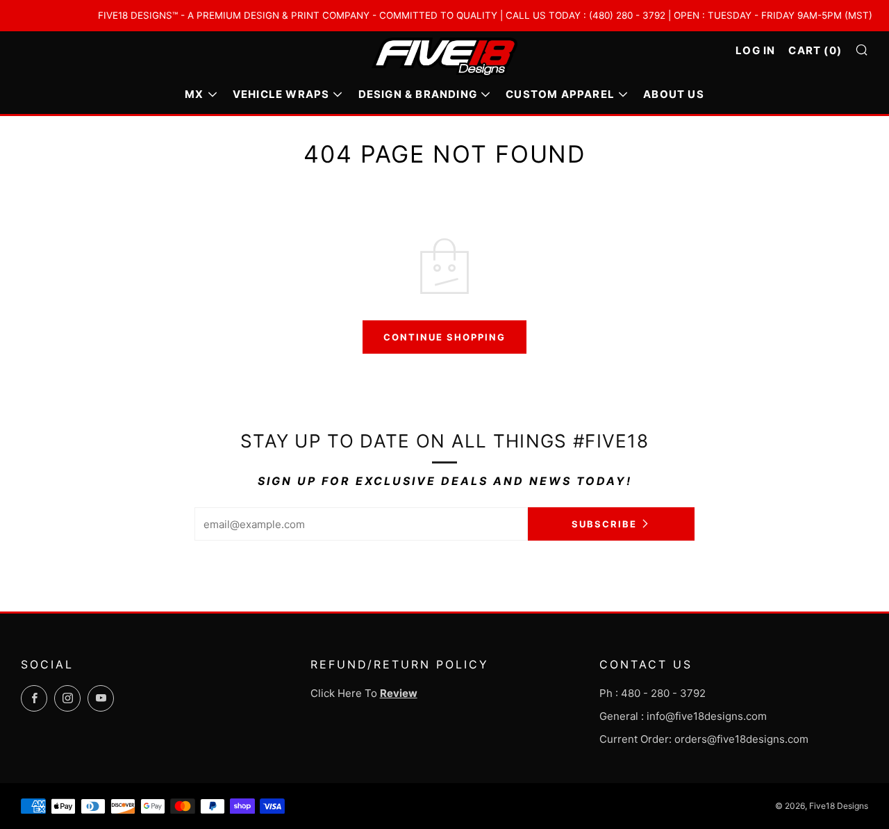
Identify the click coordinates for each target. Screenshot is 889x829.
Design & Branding (417, 94)
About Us (673, 94)
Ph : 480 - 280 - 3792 (652, 693)
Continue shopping (444, 337)
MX (194, 94)
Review (398, 693)
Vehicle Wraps (281, 94)
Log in (755, 50)
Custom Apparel (560, 94)
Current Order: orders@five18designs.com (703, 739)
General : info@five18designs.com (683, 716)
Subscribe (604, 524)
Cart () (815, 50)
